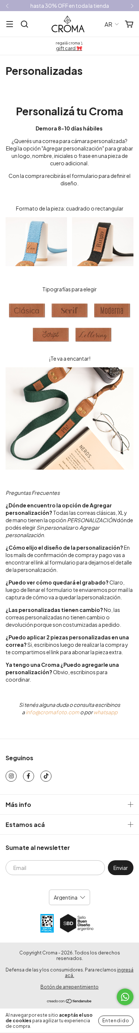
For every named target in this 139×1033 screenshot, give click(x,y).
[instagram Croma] (11, 776)
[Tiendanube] (69, 1001)
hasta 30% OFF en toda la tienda (69, 5)
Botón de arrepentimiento (69, 987)
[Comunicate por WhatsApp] (125, 997)
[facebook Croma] (28, 776)
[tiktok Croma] (46, 776)
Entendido (115, 1020)
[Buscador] (24, 24)
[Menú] (9, 24)
